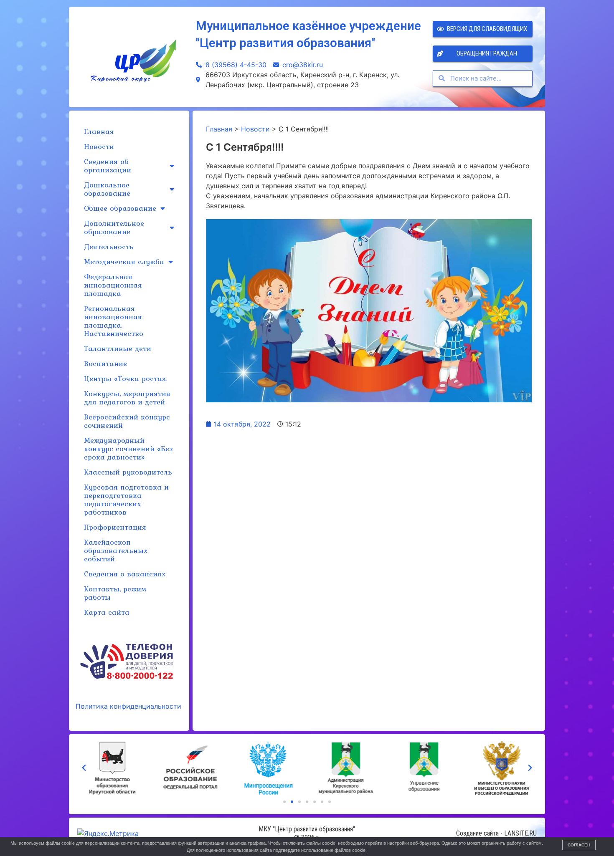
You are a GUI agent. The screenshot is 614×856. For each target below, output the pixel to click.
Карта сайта (106, 612)
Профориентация (115, 527)
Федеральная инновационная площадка (113, 285)
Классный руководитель (128, 471)
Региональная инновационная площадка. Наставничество (113, 321)
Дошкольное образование (107, 189)
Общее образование (120, 208)
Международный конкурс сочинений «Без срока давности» (128, 448)
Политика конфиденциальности (128, 706)
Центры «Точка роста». (125, 378)
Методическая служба (124, 261)
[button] (284, 801)
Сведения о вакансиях (124, 573)
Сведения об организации (107, 165)
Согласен (579, 845)
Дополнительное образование (114, 227)
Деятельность (109, 246)
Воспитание (105, 363)
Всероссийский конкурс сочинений (127, 421)
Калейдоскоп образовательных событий (115, 550)
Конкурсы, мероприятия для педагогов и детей (127, 397)
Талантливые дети (117, 348)
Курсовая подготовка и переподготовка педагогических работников (126, 499)
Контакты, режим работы (115, 593)
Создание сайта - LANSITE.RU (496, 833)
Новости (99, 146)
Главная (99, 131)
